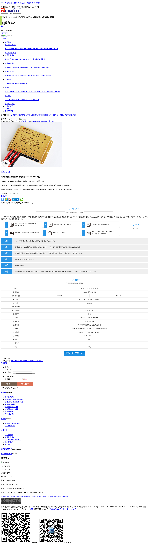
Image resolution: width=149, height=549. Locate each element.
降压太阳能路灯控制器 (19, 361)
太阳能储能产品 (30, 49)
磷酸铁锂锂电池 (10, 437)
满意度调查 (9, 111)
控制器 (33, 121)
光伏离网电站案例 (38, 92)
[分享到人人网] (17, 199)
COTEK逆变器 (10, 426)
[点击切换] (24, 379)
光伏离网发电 (10, 63)
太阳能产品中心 (10, 45)
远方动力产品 (25, 121)
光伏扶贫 (42, 59)
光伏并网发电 (10, 55)
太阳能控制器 (10, 49)
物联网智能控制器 (11, 409)
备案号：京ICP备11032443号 (66, 509)
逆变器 (3, 419)
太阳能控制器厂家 (69, 115)
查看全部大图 (6, 172)
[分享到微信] (21, 199)
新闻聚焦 (8, 79)
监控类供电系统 (43, 67)
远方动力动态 (10, 83)
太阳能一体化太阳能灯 (13, 440)
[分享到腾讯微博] (14, 199)
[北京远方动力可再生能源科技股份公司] (11, 14)
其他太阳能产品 (52, 49)
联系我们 (22, 3)
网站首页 (8, 42)
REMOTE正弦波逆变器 (13, 423)
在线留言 (30, 3)
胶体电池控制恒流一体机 (46, 121)
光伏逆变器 (59, 115)
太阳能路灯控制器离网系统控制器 (42, 115)
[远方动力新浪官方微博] (10, 3)
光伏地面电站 (34, 59)
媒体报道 (18, 83)
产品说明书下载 (72, 353)
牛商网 (30, 509)
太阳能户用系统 (20, 67)
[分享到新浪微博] (10, 199)
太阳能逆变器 (19, 49)
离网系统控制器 (10, 404)
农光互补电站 (24, 59)
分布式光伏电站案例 (12, 92)
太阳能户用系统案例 (52, 92)
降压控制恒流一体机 (35, 361)
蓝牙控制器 (9, 412)
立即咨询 (4, 196)
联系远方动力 (19, 100)
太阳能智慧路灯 (41, 49)
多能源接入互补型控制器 (14, 402)
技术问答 (24, 83)
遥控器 (7, 444)
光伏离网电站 (10, 67)
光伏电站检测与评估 (44, 75)
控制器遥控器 (10, 414)
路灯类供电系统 (31, 67)
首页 (17, 121)
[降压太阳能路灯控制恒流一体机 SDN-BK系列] (31, 167)
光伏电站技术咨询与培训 (14, 75)
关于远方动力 (10, 100)
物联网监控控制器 (11, 407)
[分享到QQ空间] (6, 199)
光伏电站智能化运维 (30, 75)
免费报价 (8, 109)
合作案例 (8, 88)
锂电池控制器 (10, 397)
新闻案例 (59, 496)
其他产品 (4, 430)
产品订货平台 (10, 106)
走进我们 (8, 96)
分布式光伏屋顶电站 (12, 59)
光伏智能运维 (10, 71)
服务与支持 (28, 100)
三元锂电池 (9, 435)
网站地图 (37, 3)
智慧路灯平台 (10, 104)
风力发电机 (9, 442)
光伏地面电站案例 (25, 92)
